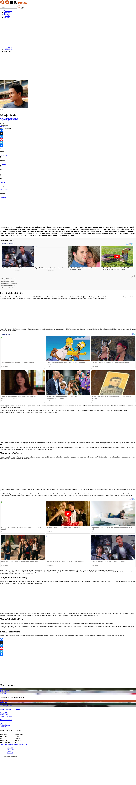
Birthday (7, 12)
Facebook (10, 753)
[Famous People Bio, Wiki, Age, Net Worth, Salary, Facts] (14, 4)
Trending (7, 16)
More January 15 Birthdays (10, 709)
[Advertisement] (55, 33)
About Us (10, 748)
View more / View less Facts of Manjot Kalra (13, 744)
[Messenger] (68, 136)
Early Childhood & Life (8, 279)
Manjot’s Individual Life (8, 285)
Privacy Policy (11, 749)
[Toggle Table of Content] (132, 276)
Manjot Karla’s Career (8, 281)
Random (7, 17)
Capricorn (3, 182)
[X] (68, 133)
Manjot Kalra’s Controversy (9, 283)
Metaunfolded (8, 48)
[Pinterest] (68, 139)
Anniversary (8, 11)
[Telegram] (68, 142)
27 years (2, 173)
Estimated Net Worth (7, 288)
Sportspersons (8, 49)
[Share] (68, 145)
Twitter (9, 751)
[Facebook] (68, 130)
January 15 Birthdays (6, 716)
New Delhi (3, 164)
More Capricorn (6, 720)
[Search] (22, 7)
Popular (7, 14)
